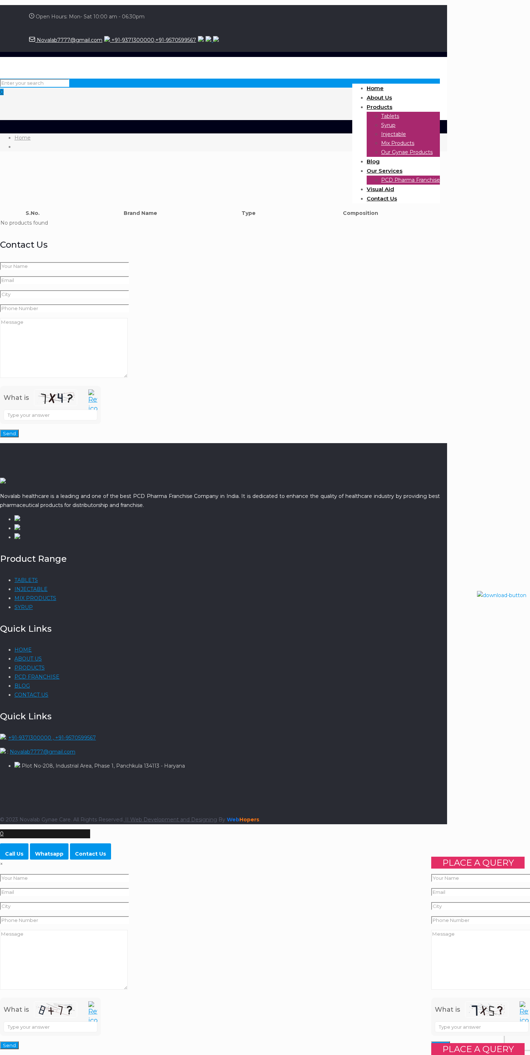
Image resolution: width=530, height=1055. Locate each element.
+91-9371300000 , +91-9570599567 (52, 737)
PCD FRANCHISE (36, 677)
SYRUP (23, 607)
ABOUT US (28, 658)
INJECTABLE (31, 589)
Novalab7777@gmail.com (68, 40)
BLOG (22, 686)
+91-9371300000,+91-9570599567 (153, 40)
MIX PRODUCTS (35, 598)
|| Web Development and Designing (170, 819)
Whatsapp (49, 854)
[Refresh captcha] (92, 401)
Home (22, 137)
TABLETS (26, 580)
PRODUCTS (29, 668)
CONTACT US (31, 695)
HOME (23, 649)
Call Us (14, 854)
